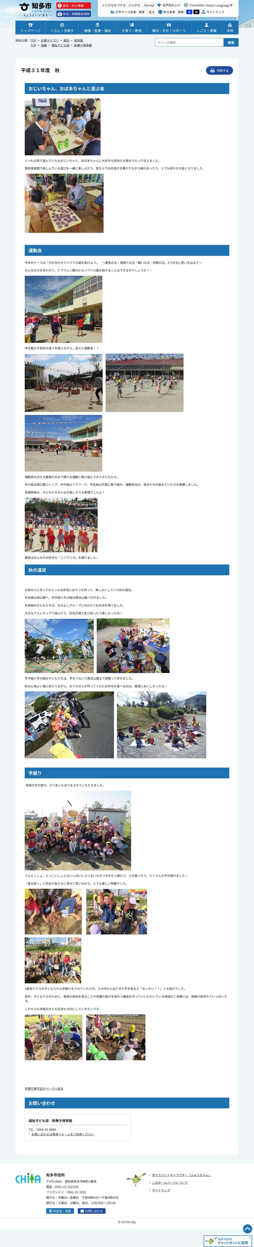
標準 (142, 12)
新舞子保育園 (83, 45)
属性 (66, 40)
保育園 (78, 40)
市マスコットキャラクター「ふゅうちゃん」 (181, 1175)
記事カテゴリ (50, 40)
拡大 (152, 12)
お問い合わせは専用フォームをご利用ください (62, 1134)
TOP (33, 40)
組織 (44, 45)
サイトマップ (161, 1190)
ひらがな (134, 5)
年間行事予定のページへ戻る (44, 1088)
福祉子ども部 (60, 45)
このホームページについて (170, 1182)
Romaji (149, 5)
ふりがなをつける (114, 5)
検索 (231, 42)
